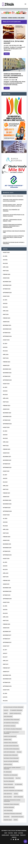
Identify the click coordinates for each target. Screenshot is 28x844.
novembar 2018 (7, 591)
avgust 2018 (6, 602)
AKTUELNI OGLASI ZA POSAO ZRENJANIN (13, 707)
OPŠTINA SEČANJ (8, 764)
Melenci (19, 752)
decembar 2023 (7, 369)
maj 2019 (5, 569)
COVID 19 (6, 710)
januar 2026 (6, 278)
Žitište (15, 819)
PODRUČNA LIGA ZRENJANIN (10, 775)
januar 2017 (6, 671)
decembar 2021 (7, 456)
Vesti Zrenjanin (8, 810)
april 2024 (5, 354)
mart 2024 (6, 358)
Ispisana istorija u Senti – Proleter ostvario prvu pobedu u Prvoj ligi (12, 205)
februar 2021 (6, 493)
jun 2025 (5, 303)
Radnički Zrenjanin (9, 787)
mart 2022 (6, 445)
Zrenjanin (6, 816)
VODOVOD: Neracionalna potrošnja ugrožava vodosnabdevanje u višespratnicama (12, 226)
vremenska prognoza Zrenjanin (12, 813)
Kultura (14, 45)
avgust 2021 (6, 471)
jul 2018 (5, 606)
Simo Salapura (8, 796)
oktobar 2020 (6, 507)
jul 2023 (5, 387)
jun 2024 (5, 347)
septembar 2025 (7, 292)
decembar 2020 (7, 500)
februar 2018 (6, 624)
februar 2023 (6, 405)
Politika (10, 833)
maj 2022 (5, 438)
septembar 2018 (7, 598)
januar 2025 (6, 321)
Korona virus (7, 739)
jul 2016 (5, 693)
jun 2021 (5, 478)
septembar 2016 (7, 686)
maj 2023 (5, 394)
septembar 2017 (7, 642)
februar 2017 (6, 668)
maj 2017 (5, 657)
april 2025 (5, 310)
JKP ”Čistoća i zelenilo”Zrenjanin (12, 729)
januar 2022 (6, 453)
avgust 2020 (6, 514)
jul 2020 (5, 518)
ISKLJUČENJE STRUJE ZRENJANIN (11, 719)
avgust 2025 (6, 296)
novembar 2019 (7, 547)
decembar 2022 (7, 412)
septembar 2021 (7, 467)
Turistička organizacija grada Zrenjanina (12, 800)
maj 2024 (5, 350)
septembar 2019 (7, 555)
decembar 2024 (7, 325)
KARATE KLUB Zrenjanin (10, 736)
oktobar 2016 (6, 682)
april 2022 (5, 442)
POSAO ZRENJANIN (8, 784)
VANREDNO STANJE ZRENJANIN (11, 804)
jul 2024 (5, 343)
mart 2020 (6, 533)
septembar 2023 (7, 380)
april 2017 (5, 660)
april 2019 (5, 573)
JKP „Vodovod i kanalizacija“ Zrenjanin (11, 732)
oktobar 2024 (6, 332)
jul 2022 (5, 431)
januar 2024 (6, 365)
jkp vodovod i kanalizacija (11, 722)
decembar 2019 (7, 544)
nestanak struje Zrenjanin (11, 758)
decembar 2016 (7, 675)
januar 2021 (6, 496)
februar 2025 (6, 318)
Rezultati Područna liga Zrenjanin (13, 790)
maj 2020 (5, 525)
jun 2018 (5, 609)
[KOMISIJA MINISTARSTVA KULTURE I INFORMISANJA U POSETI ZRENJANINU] (14, 64)
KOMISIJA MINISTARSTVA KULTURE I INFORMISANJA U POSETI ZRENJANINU (13, 75)
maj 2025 (5, 307)
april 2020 (5, 529)
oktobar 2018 (6, 595)
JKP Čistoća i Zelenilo (9, 725)
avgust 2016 (6, 689)
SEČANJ (16, 793)
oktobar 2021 (6, 463)
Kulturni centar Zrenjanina (11, 748)
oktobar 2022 (6, 420)
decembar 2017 (7, 631)
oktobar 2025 (6, 288)
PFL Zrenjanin (7, 772)
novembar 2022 (7, 416)
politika (18, 778)
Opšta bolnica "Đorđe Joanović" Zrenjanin (12, 768)
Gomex (5, 713)
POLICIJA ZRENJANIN (9, 778)
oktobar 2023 (6, 376)
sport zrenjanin (18, 796)
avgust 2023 (6, 383)
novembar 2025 (7, 285)
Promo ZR (22, 835)
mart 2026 (6, 270)
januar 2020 (6, 540)
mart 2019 (5, 576)
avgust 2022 (6, 427)
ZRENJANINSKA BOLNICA (17, 816)
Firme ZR (14, 837)
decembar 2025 (7, 281)
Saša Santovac (8, 793)
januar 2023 (6, 409)
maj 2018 (5, 613)
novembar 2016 (7, 678)
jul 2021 (5, 474)
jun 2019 (5, 565)
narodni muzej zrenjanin (10, 755)
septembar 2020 (7, 511)
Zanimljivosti (5, 835)
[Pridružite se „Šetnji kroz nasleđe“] (14, 32)
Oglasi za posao (14, 835)
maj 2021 (5, 482)
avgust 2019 (6, 558)
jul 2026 (5, 256)
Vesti (17, 45)
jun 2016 (5, 697)
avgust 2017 (6, 646)
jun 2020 (5, 522)
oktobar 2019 (6, 551)
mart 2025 (6, 314)
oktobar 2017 (6, 638)
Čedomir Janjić (8, 819)
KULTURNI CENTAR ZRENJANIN (11, 745)
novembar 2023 (7, 372)
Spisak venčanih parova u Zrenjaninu (13, 196)
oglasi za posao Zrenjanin (11, 761)
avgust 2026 (6, 252)
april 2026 (5, 267)
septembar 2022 (7, 423)
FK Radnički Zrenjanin (16, 710)
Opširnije (7, 53)
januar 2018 (6, 627)
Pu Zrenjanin (18, 784)
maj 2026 (5, 263)
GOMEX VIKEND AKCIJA (15, 713)
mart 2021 (5, 489)
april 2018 (5, 617)
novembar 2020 (7, 503)
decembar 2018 (7, 587)
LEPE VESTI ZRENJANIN (9, 752)
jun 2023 (5, 391)
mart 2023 (6, 401)
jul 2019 (5, 562)
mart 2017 (5, 664)
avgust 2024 (6, 339)
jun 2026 (5, 259)
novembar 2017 (7, 635)
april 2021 (5, 485)
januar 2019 (6, 584)
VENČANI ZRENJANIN (9, 807)
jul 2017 (5, 649)
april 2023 (5, 398)
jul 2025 (5, 299)
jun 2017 (5, 653)
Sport (15, 833)
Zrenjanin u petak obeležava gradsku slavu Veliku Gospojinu (13, 200)
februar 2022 (6, 449)
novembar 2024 (7, 329)
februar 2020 (6, 536)
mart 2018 (5, 620)
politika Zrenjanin (9, 781)
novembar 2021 (7, 460)
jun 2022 (5, 434)
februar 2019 (6, 580)
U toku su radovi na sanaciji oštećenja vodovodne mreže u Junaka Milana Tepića (13, 237)
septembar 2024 (7, 336)
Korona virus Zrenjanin (10, 742)
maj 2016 (5, 700)
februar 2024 (6, 361)
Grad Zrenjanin (8, 716)
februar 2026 (6, 274)
